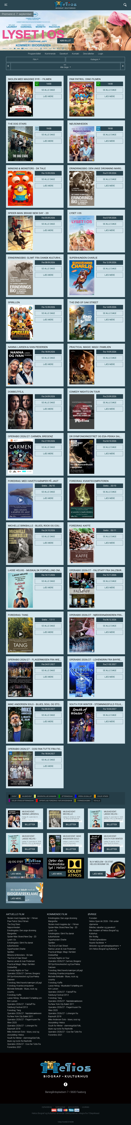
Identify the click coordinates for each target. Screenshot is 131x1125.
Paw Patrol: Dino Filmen (17, 921)
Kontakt (75, 53)
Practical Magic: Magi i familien (21, 964)
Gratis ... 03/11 (109, 530)
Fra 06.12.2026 (109, 619)
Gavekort (64, 53)
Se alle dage (48, 90)
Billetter (30, 824)
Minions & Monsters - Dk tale (20, 955)
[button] (10, 45)
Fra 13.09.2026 (48, 173)
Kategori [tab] (94, 59)
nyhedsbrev (47, 1107)
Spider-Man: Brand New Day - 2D (21, 936)
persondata (73, 1107)
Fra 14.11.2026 (48, 575)
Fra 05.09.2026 (48, 218)
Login (100, 53)
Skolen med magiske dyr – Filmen (22, 918)
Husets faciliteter (97, 943)
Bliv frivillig (93, 936)
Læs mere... (16, 874)
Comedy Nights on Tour (17, 970)
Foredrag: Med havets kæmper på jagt (24, 982)
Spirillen (10, 952)
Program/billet (34, 53)
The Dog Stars (13, 924)
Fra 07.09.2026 (109, 218)
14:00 (43, 83)
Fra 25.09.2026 (109, 396)
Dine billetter (88, 53)
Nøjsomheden (13, 927)
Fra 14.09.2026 (109, 307)
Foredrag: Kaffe (14, 995)
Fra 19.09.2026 (109, 352)
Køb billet (65, 40)
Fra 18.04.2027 (48, 753)
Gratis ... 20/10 (109, 486)
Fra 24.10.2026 (48, 530)
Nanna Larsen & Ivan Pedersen (21, 961)
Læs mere (48, 96)
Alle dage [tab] (64, 66)
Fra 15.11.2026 (109, 575)
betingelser (60, 1107)
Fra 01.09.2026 (109, 173)
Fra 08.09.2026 (48, 262)
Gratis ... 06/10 (48, 486)
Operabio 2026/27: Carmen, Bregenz (23, 973)
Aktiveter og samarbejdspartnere (104, 946)
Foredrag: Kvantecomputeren (20, 986)
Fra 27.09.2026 (48, 441)
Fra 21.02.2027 (109, 664)
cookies (85, 1107)
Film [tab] (35, 59)
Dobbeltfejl (12, 967)
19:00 (43, 128)
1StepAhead (93, 1113)
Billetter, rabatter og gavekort (102, 927)
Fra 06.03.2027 (48, 709)
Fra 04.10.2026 (109, 441)
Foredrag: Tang (14, 1010)
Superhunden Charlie (16, 949)
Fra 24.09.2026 (48, 396)
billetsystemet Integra (75, 1113)
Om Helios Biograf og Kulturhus (103, 949)
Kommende (50, 53)
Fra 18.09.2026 (48, 352)
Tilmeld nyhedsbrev (97, 939)
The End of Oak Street (17, 958)
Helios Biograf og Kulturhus (63, 4)
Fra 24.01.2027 (48, 664)
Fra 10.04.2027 (109, 709)
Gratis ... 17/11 (48, 619)
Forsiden (93, 918)
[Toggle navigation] (125, 5)
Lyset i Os (11, 939)
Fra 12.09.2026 (109, 262)
